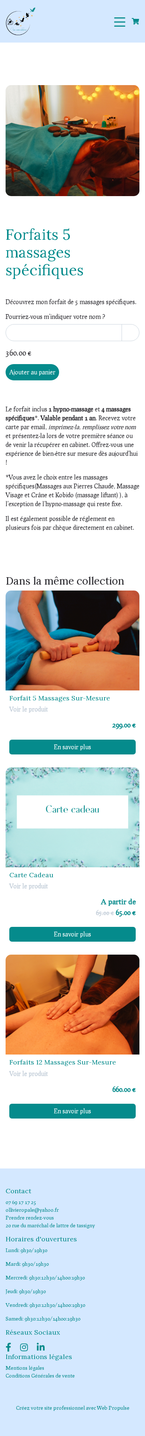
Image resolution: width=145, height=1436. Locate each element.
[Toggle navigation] (120, 21)
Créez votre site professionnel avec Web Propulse (72, 1408)
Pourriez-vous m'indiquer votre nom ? (55, 316)
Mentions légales (25, 1368)
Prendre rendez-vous (30, 1217)
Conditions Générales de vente (40, 1375)
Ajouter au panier (32, 372)
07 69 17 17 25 (21, 1202)
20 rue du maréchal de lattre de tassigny (50, 1225)
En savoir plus (72, 746)
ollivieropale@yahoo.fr (32, 1210)
